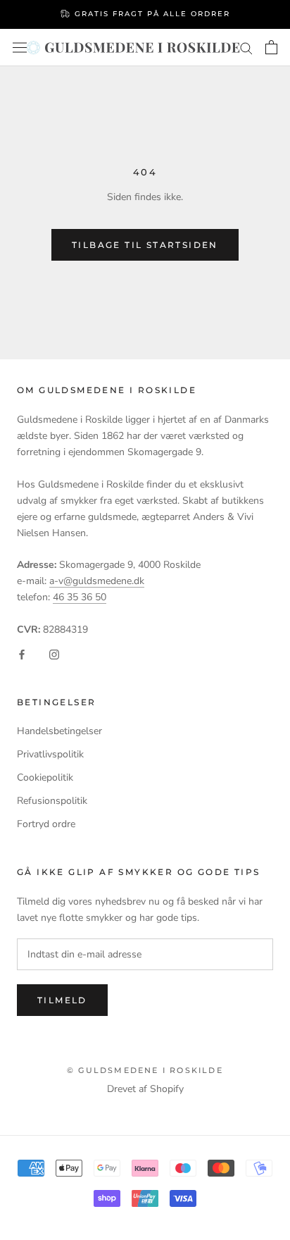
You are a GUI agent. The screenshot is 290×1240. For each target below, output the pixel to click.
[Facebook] (22, 653)
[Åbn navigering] (20, 47)
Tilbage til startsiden (145, 245)
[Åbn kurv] (271, 47)
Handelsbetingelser (59, 731)
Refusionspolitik (52, 800)
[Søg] (246, 48)
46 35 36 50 (79, 597)
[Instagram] (54, 653)
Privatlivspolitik (50, 754)
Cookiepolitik (45, 777)
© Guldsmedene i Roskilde (145, 1070)
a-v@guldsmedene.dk (96, 581)
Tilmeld (62, 1000)
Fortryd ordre (46, 824)
